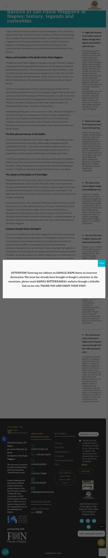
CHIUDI (101, 263)
